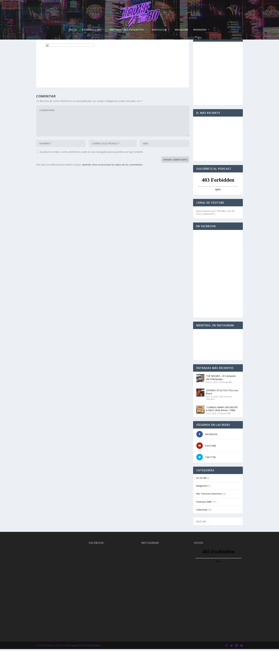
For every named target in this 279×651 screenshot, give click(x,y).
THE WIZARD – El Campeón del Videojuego (221, 377)
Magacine (181, 29)
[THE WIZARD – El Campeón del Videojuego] (200, 378)
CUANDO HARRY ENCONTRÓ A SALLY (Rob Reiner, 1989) (222, 409)
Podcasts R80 (92, 29)
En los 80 (201, 477)
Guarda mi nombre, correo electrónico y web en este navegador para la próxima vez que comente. (91, 151)
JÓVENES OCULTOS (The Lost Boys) (222, 392)
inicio (73, 29)
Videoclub (159, 29)
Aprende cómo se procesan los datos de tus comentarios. (112, 164)
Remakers (200, 29)
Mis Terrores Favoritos (127, 29)
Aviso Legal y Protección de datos (83, 645)
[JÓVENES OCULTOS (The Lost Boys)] (200, 392)
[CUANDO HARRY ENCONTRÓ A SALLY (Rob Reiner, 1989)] (200, 409)
